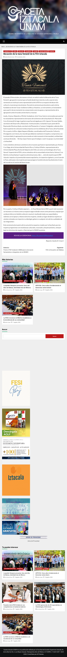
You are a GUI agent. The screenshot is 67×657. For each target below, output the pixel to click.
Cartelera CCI (7, 51)
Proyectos (51, 51)
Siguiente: (55, 249)
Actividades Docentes (9, 280)
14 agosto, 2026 (18, 290)
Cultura (15, 51)
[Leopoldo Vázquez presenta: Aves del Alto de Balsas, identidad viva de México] (17, 273)
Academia (6, 313)
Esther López (40, 290)
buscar (54, 336)
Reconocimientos (40, 600)
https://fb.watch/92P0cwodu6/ (42, 235)
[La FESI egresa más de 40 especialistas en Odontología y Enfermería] (49, 592)
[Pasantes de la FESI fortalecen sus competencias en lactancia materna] (17, 592)
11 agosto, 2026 (16, 322)
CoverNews (30, 654)
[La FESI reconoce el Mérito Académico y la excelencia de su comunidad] (17, 305)
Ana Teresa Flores (8, 290)
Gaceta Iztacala (43, 51)
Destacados (39, 280)
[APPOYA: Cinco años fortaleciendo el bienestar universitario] (49, 273)
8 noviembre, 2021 (21, 57)
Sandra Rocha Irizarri (10, 57)
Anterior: (18, 250)
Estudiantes (28, 51)
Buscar (4, 329)
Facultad (35, 51)
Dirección (21, 51)
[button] (4, 41)
